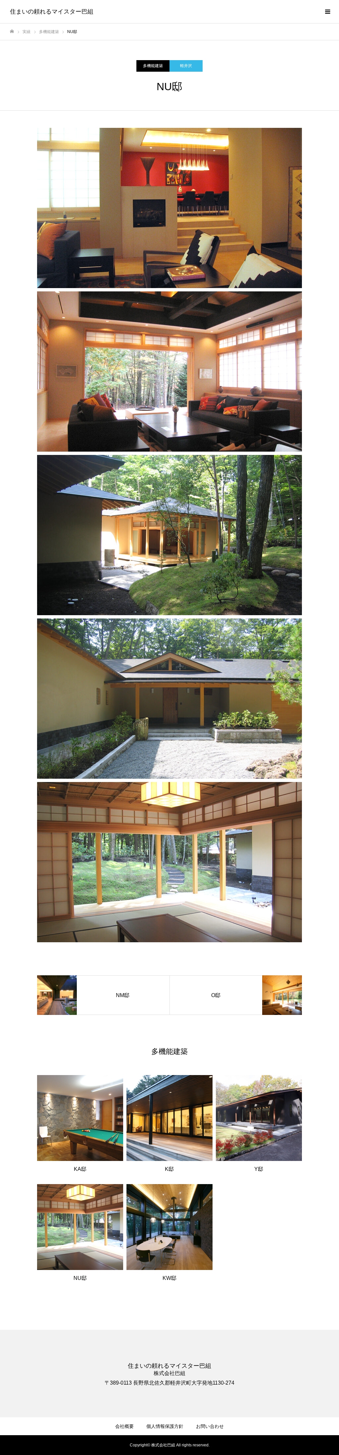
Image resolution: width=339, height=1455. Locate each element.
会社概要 (124, 1426)
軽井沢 (186, 65)
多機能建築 (153, 65)
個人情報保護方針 (164, 1426)
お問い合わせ (210, 1426)
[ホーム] (12, 31)
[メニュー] (327, 11)
